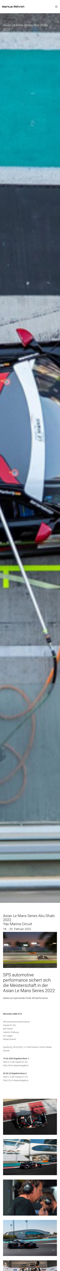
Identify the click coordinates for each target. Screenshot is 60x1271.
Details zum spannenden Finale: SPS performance (25, 998)
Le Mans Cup (8, 19)
